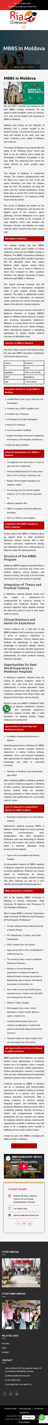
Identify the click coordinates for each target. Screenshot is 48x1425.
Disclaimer (39, 1408)
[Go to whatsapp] (42, 1417)
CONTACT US (18, 1146)
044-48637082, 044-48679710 (19, 1384)
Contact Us (24, 1412)
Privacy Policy (10, 1408)
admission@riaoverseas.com (18, 1376)
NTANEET (6, 1352)
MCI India (5, 1344)
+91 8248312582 (14, 1380)
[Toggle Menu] (24, 27)
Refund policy (25, 1408)
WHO (4, 1348)
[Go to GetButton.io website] (42, 1422)
